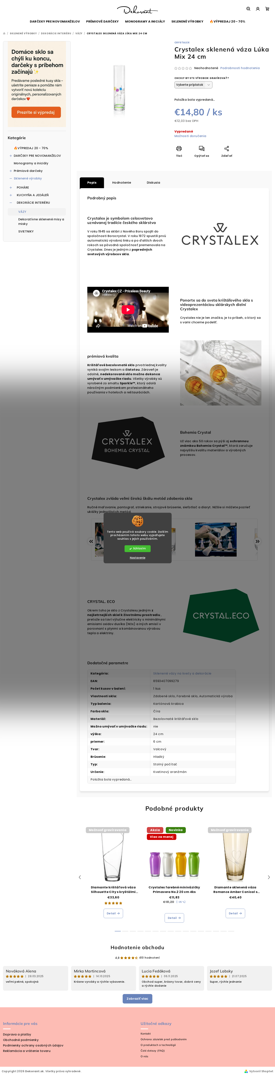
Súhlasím (139, 548)
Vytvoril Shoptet (261, 1071)
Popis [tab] (91, 182)
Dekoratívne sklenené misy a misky (41, 221)
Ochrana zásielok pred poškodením (164, 1039)
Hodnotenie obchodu (138, 947)
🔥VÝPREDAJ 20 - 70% (31, 148)
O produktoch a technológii (158, 1045)
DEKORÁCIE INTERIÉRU (33, 202)
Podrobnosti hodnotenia (240, 68)
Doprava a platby (17, 1034)
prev (80, 877)
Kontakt (146, 1033)
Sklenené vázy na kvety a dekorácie (182, 673)
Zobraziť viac (137, 998)
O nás (144, 1056)
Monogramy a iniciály (31, 163)
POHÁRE (23, 187)
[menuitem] (55, 21)
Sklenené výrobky (28, 178)
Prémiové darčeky (28, 171)
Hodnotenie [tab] (121, 182)
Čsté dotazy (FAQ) (153, 1050)
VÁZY (22, 212)
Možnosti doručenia (190, 136)
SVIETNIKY (26, 231)
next (269, 877)
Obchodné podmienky (21, 1040)
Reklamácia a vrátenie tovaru (26, 1051)
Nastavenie (137, 558)
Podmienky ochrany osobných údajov (33, 1045)
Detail (111, 913)
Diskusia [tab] (153, 182)
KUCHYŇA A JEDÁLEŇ (33, 195)
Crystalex (182, 42)
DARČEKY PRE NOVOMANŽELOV (37, 156)
